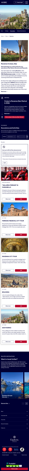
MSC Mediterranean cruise (8, 74)
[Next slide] (26, 403)
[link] (4, 397)
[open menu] (26, 2)
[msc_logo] (4, 2)
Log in (4, 162)
